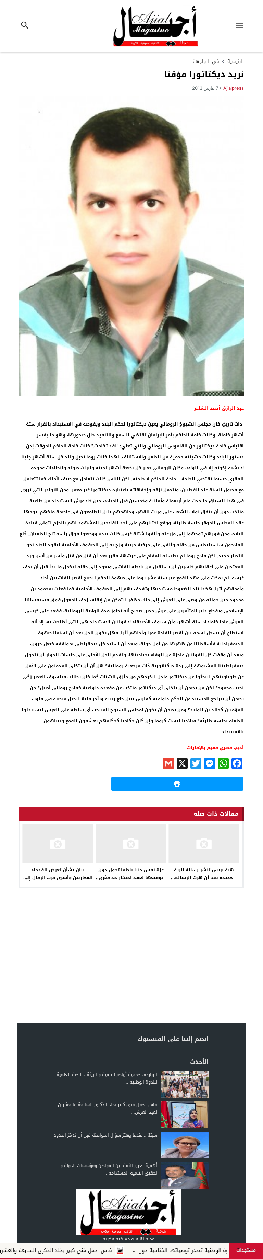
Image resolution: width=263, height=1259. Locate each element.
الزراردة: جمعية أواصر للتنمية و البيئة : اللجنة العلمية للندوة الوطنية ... (107, 1078)
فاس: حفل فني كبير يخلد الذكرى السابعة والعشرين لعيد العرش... (107, 1108)
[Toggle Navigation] (241, 26)
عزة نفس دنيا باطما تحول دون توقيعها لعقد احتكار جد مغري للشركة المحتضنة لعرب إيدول (131, 877)
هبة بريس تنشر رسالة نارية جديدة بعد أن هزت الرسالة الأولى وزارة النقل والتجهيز (204, 877)
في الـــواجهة (206, 61)
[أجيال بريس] (128, 1212)
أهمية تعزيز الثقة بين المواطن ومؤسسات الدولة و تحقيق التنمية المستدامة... (108, 1169)
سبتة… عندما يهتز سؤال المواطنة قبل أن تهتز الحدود (105, 1135)
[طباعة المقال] (177, 784)
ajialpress (233, 88)
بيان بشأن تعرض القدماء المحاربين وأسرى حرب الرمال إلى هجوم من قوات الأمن (58, 877)
